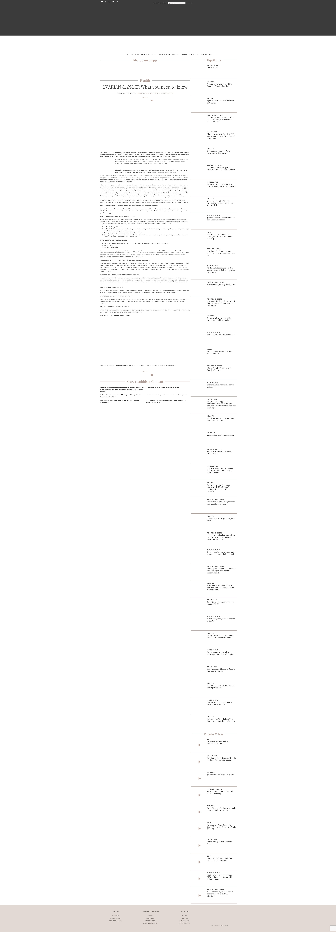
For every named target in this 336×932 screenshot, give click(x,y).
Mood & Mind (206, 54)
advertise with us (115, 921)
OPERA (105, 209)
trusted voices (115, 918)
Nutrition (194, 54)
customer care (184, 921)
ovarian (169, 209)
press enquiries (184, 923)
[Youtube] (113, 1)
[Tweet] (140, 101)
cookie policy (150, 921)
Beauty (175, 54)
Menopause (164, 54)
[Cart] (222, 28)
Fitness (184, 54)
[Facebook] (105, 1)
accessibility (150, 918)
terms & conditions (150, 923)
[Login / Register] (222, 15)
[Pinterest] (117, 1)
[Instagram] (109, 1)
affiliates (184, 918)
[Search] (221, 7)
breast (179, 209)
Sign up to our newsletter (121, 365)
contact (184, 915)
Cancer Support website (149, 211)
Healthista (225, 925)
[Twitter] (102, 1)
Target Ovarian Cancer (121, 315)
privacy (150, 915)
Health (145, 80)
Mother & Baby (132, 54)
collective (115, 915)
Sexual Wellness (149, 54)
